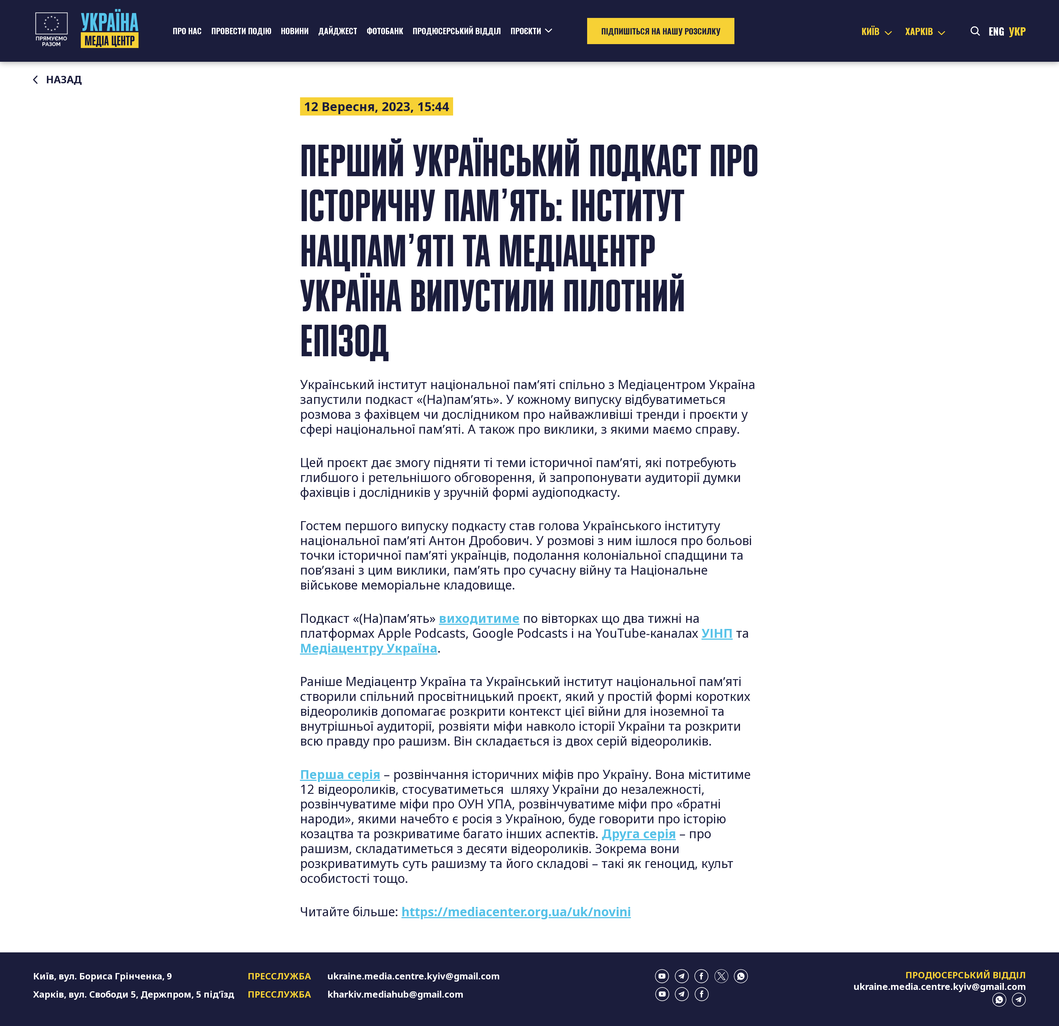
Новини (295, 30)
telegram (682, 976)
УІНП (717, 633)
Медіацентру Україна (368, 647)
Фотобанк (385, 30)
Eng (996, 31)
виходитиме (479, 618)
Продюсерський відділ (457, 30)
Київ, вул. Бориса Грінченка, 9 (102, 976)
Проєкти (525, 30)
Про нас (187, 30)
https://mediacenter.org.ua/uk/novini (516, 911)
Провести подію (241, 30)
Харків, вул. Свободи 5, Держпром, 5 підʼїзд (133, 994)
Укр (1017, 31)
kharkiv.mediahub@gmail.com (395, 994)
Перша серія (340, 774)
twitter (721, 976)
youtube (662, 976)
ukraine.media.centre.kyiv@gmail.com (413, 976)
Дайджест (337, 30)
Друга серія (639, 833)
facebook (701, 976)
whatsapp (741, 976)
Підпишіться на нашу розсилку (660, 31)
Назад (64, 79)
